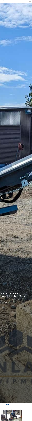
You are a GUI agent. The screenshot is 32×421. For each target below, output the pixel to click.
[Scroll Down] (1, 302)
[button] (30, 1)
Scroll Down (4, 302)
